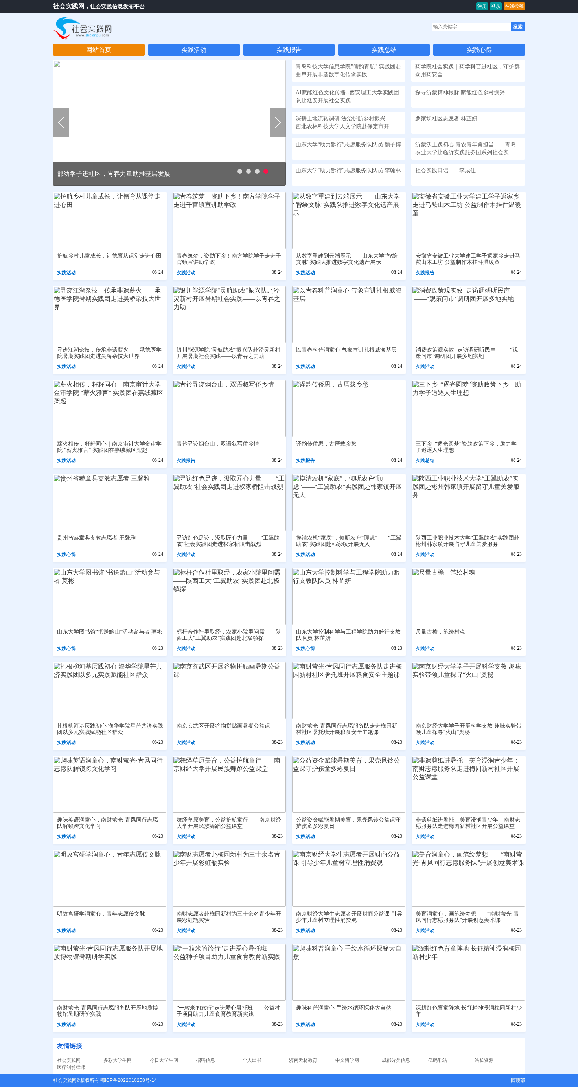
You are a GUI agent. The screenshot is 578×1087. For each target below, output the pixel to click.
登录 (496, 6)
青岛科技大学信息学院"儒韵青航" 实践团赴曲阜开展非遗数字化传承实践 (348, 70)
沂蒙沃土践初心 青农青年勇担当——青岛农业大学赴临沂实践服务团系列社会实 (465, 148)
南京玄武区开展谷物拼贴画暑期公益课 (223, 726)
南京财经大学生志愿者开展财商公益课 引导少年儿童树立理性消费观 (349, 917)
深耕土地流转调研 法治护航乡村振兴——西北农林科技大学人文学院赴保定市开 (346, 122)
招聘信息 (205, 1060)
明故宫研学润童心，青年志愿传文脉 (101, 914)
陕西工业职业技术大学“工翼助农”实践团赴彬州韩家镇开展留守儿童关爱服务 (467, 541)
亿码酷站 (437, 1060)
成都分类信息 (396, 1060)
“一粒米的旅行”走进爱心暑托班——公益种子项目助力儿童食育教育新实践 (228, 1011)
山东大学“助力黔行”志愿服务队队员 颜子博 (348, 144)
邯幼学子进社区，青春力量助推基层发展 (113, 173)
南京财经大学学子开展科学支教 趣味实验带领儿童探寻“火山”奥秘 (469, 729)
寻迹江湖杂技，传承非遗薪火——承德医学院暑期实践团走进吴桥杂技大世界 (109, 353)
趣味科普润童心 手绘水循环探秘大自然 (343, 1008)
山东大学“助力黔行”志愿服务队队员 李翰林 (348, 170)
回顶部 (518, 1080)
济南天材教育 (303, 1060)
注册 (482, 6)
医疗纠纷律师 (71, 1067)
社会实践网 (69, 6)
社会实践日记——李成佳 (445, 170)
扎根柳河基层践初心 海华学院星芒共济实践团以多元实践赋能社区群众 (110, 729)
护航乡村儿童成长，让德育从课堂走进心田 (109, 256)
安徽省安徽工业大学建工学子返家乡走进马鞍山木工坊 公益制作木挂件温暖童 (468, 259)
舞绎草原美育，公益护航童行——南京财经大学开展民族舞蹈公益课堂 (229, 823)
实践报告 (289, 49)
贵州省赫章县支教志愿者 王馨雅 (96, 538)
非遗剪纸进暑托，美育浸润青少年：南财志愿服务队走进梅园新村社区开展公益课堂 (468, 823)
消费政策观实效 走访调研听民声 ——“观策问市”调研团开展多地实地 (467, 353)
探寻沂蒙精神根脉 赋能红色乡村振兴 (460, 93)
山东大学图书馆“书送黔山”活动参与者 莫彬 (109, 632)
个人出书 (252, 1060)
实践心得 (479, 49)
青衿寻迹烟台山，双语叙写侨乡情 (218, 444)
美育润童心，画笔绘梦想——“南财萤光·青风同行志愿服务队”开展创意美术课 (467, 917)
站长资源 (484, 1060)
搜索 (518, 26)
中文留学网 (347, 1060)
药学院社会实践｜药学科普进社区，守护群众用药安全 (467, 70)
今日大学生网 (164, 1060)
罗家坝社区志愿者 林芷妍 (446, 119)
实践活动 (193, 49)
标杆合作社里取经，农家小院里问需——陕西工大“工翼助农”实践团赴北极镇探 (229, 635)
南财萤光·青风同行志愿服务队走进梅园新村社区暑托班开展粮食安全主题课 (346, 729)
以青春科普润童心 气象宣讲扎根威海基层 (346, 350)
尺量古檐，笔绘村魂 (440, 632)
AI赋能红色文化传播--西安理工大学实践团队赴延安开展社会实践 (347, 96)
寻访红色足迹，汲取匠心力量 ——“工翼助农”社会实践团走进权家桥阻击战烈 (228, 541)
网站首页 (98, 49)
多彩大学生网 (117, 1060)
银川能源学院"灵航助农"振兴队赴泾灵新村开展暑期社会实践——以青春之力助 (228, 353)
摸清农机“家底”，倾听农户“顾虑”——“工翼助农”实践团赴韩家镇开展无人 (348, 541)
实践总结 (384, 49)
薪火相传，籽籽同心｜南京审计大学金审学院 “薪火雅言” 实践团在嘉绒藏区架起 (109, 447)
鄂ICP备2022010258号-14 (128, 1080)
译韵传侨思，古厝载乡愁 (326, 444)
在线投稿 (514, 6)
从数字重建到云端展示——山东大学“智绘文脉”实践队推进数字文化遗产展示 (347, 259)
